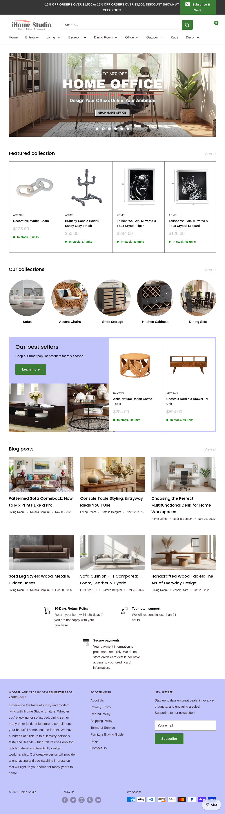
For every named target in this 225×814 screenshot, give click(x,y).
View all (211, 154)
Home (13, 37)
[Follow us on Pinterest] (90, 800)
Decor (190, 37)
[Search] (187, 25)
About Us (97, 700)
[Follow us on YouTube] (98, 800)
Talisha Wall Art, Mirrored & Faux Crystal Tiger (136, 223)
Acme (69, 215)
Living (51, 37)
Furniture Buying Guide (107, 734)
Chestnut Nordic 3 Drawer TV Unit (187, 401)
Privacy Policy (101, 707)
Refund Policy (101, 714)
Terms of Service (103, 727)
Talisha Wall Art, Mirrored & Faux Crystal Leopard (188, 223)
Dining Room (103, 37)
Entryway (32, 37)
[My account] (203, 24)
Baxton (118, 393)
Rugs (174, 37)
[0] (212, 24)
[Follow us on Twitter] (73, 800)
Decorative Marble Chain (31, 221)
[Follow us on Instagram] (81, 800)
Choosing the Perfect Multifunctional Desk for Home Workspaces (181, 505)
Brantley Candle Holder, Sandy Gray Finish (82, 223)
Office (129, 37)
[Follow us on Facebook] (65, 800)
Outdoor (152, 37)
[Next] (216, 207)
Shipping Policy (101, 721)
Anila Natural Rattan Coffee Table (132, 401)
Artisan (19, 215)
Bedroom (75, 37)
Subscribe (169, 738)
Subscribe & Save (201, 7)
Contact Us (99, 748)
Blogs (95, 741)
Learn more (31, 369)
